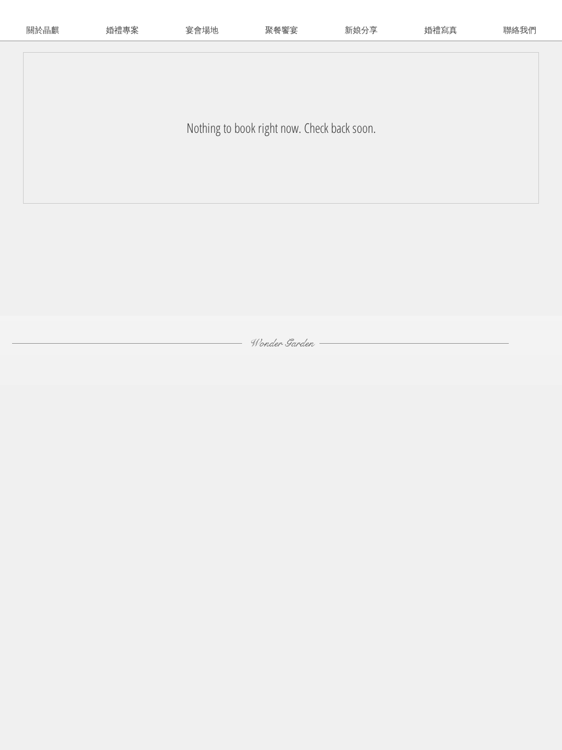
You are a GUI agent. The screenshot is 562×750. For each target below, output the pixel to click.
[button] (361, 30)
